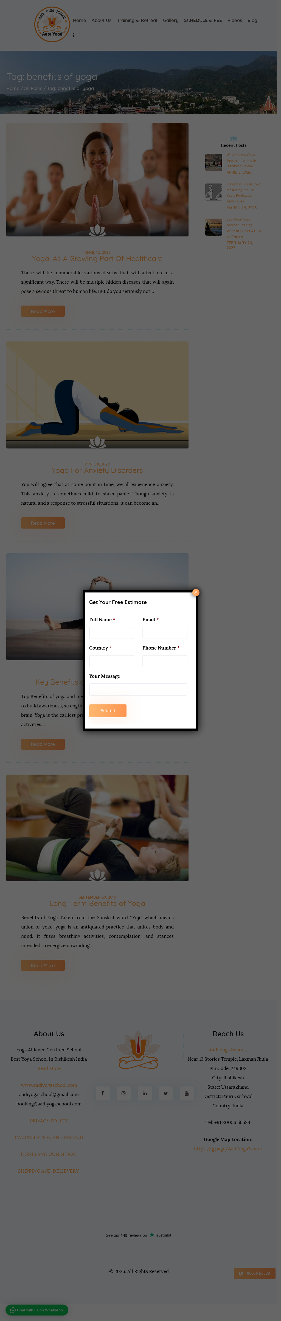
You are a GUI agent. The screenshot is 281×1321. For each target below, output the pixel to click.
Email (150, 619)
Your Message (104, 676)
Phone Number (161, 648)
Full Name (102, 619)
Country (100, 648)
